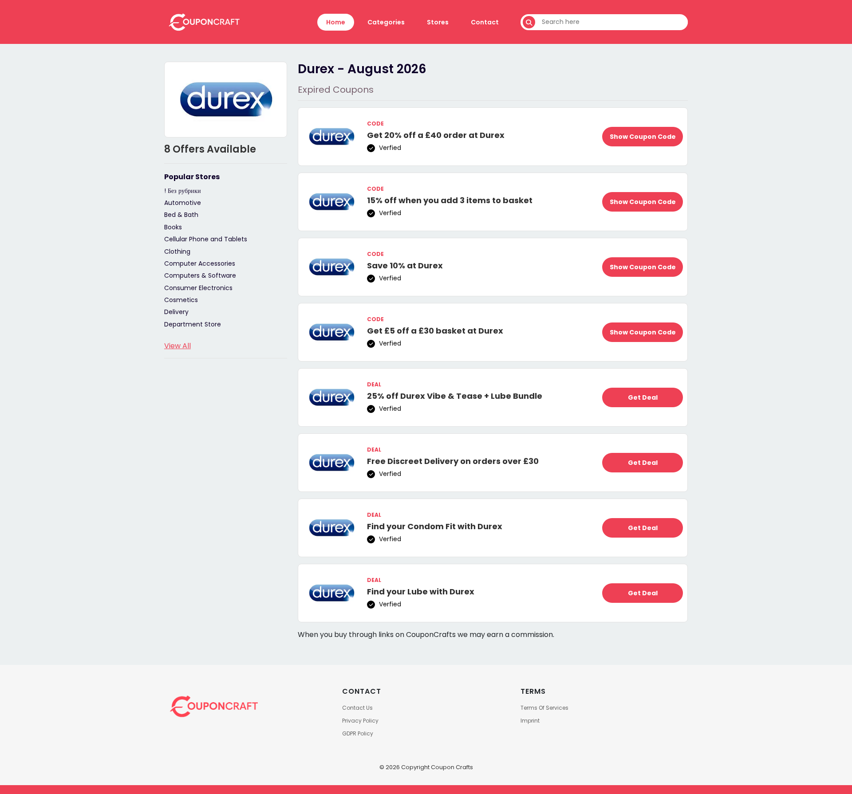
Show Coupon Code (643, 136)
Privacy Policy (360, 720)
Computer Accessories (199, 263)
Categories (386, 22)
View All (177, 346)
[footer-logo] (213, 706)
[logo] (203, 21)
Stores (438, 22)
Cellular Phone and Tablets (205, 239)
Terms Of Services (544, 707)
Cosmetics (181, 299)
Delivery (176, 311)
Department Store (192, 324)
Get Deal (643, 397)
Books (173, 227)
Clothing (177, 251)
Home (335, 22)
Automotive (182, 202)
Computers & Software (200, 275)
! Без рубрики (182, 190)
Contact (485, 22)
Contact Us (357, 707)
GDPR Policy (357, 733)
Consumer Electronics (198, 287)
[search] (529, 22)
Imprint (530, 720)
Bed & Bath (181, 214)
